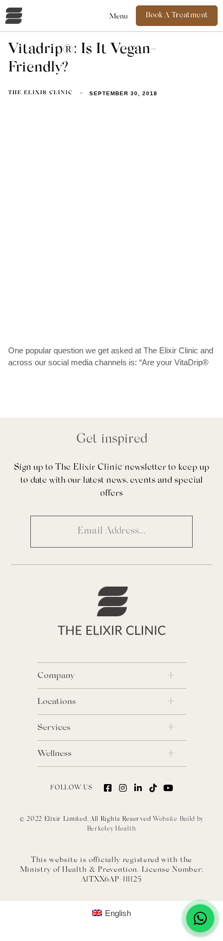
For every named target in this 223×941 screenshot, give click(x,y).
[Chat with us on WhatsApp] (200, 918)
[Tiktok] (153, 788)
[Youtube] (168, 788)
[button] (119, 15)
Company (55, 676)
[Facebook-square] (107, 788)
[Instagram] (123, 788)
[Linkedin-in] (138, 788)
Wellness (54, 753)
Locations (56, 701)
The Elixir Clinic (40, 93)
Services (53, 727)
